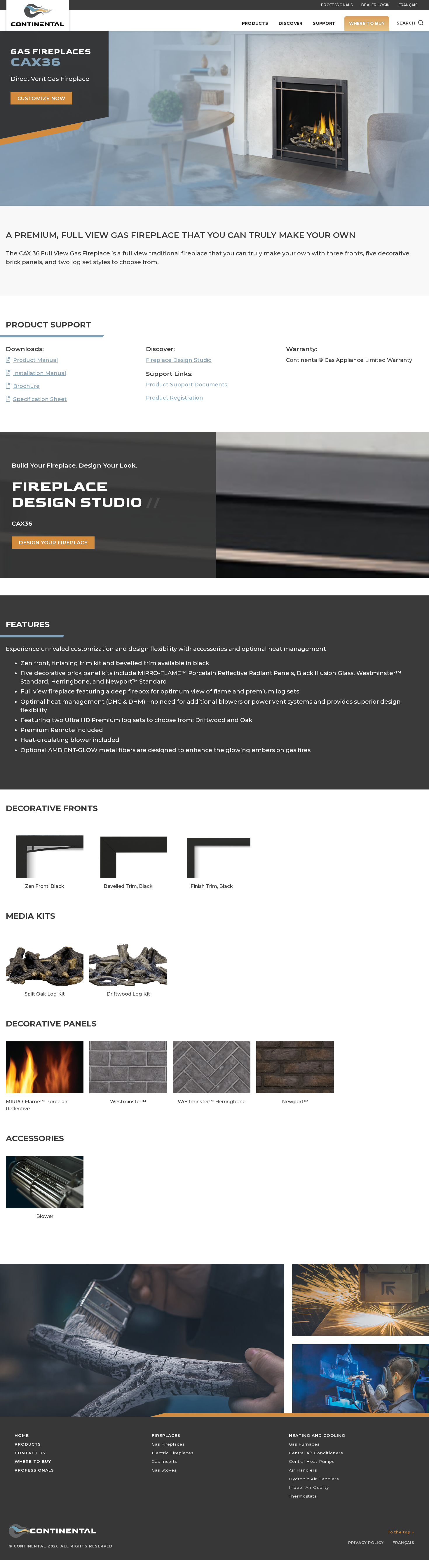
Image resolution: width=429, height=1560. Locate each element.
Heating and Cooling (317, 1435)
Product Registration (174, 397)
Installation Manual (39, 373)
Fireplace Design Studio (179, 360)
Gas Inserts (164, 1461)
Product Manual (35, 360)
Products (255, 23)
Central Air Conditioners (316, 1453)
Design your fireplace (53, 542)
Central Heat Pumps (311, 1461)
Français (408, 5)
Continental (30, 1546)
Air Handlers (303, 1470)
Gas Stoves (164, 1470)
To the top (401, 1532)
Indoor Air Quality (309, 1487)
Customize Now (41, 98)
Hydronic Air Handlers (314, 1479)
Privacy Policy (366, 1542)
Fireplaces (166, 1435)
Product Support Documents (186, 384)
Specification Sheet (40, 399)
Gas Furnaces (304, 1444)
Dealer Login (375, 5)
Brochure (26, 386)
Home (22, 1435)
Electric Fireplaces (172, 1453)
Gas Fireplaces (168, 1444)
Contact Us (30, 1453)
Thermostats (303, 1496)
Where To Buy (367, 23)
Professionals (337, 5)
